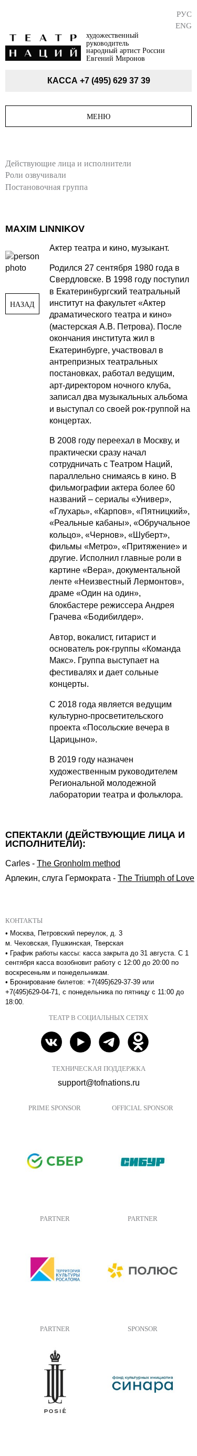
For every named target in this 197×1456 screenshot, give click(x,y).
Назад (22, 304)
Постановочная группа (46, 187)
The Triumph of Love (156, 878)
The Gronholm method (78, 863)
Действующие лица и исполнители (68, 163)
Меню (98, 116)
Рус (184, 13)
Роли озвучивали (35, 175)
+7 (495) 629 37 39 (115, 80)
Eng (183, 25)
